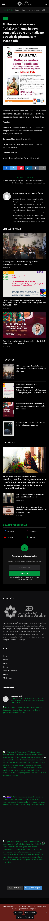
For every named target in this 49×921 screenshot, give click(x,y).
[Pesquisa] (45, 3)
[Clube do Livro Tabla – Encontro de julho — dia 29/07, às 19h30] (8, 428)
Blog (5, 18)
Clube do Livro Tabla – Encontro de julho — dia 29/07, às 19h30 (30, 423)
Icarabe (5, 660)
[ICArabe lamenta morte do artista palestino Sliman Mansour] (8, 497)
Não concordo (30, 913)
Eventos (5, 667)
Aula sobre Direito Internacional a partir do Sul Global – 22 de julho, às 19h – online (30, 406)
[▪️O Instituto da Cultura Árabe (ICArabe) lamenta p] (24, 772)
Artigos (5, 674)
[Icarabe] (24, 3)
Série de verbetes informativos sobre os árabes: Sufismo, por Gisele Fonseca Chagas (31, 510)
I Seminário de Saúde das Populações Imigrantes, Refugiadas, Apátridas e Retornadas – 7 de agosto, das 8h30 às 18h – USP (24, 302)
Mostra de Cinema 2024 (10, 671)
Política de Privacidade (24, 579)
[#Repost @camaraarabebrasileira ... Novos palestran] (24, 862)
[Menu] (3, 3)
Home (5, 656)
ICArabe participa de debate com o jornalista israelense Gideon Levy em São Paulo (20, 263)
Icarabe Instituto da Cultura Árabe (28, 193)
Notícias (5, 663)
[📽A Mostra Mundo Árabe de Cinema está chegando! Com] (24, 728)
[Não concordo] (46, 912)
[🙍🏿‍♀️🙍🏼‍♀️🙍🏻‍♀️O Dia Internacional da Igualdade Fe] (24, 817)
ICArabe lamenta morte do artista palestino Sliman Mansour (30, 495)
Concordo (18, 913)
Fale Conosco (7, 678)
